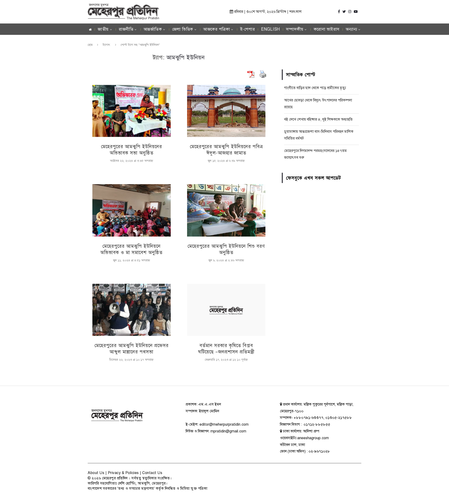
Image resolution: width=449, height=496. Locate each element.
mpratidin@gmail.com (228, 431)
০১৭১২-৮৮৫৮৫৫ (316, 424)
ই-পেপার (247, 29)
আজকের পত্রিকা (216, 29)
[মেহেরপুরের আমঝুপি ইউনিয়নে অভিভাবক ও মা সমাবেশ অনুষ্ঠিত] (131, 210)
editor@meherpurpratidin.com (224, 424)
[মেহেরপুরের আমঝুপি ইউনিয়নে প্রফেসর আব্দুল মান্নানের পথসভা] (131, 310)
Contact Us (152, 473)
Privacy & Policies (123, 473)
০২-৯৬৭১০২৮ (319, 451)
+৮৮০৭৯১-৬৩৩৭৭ (308, 417)
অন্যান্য (351, 29)
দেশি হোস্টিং (127, 483)
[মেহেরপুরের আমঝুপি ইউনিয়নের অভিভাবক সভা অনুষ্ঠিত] (131, 111)
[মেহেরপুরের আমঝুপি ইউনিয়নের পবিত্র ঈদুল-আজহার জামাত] (226, 111)
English (270, 29)
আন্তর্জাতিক (153, 29)
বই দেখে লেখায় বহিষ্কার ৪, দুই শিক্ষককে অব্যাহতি (318, 119)
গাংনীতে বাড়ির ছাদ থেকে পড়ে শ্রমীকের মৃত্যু (315, 88)
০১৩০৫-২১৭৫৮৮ (338, 417)
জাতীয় (103, 29)
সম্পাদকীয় (295, 29)
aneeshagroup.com (313, 438)
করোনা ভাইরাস (327, 29)
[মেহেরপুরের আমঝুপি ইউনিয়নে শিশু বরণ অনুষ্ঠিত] (226, 210)
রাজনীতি (126, 29)
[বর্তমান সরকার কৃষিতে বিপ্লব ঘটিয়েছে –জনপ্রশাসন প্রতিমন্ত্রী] (226, 310)
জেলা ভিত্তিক (182, 29)
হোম (90, 45)
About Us (96, 473)
